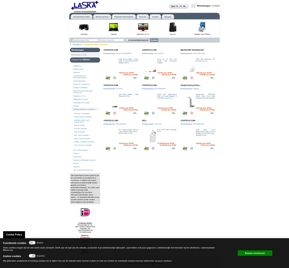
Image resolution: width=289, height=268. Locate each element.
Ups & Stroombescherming (83, 170)
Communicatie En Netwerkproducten (80, 77)
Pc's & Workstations (80, 150)
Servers (173, 34)
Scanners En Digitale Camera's (84, 160)
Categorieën (77, 59)
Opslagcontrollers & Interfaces (84, 109)
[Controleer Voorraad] (114, 78)
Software (76, 167)
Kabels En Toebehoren (81, 84)
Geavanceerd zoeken (81, 17)
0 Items (208, 6)
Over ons (142, 17)
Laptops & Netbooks (80, 87)
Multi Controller (79, 125)
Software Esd (78, 69)
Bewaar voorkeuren (255, 253)
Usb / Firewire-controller (83, 145)
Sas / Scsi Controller (81, 135)
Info (135, 78)
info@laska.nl (85, 237)
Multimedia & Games (80, 99)
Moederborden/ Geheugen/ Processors (83, 92)
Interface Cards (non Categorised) (81, 121)
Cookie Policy (14, 234)
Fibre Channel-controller (83, 117)
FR (181, 6)
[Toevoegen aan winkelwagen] (108, 78)
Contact (155, 17)
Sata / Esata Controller (82, 138)
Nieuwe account (102, 17)
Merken (86, 59)
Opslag (75, 106)
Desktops (84, 34)
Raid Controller (79, 132)
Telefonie (76, 72)
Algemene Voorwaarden (123, 17)
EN (177, 6)
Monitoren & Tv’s (143, 34)
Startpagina (76, 44)
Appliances (77, 66)
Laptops (114, 34)
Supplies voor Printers (202, 34)
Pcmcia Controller (80, 128)
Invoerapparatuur (79, 81)
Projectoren (77, 157)
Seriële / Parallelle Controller (84, 142)
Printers (76, 153)
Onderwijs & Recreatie (81, 103)
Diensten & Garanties (82, 113)
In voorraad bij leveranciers (138, 40)
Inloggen (167, 17)
